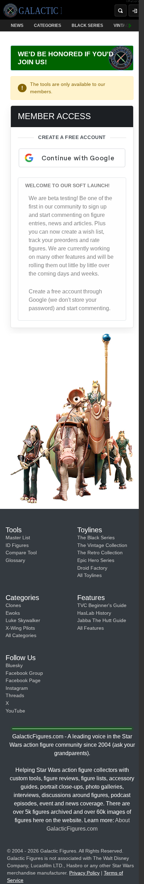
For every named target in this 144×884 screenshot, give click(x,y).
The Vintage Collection (102, 545)
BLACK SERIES (87, 25)
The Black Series (96, 537)
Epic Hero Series (95, 560)
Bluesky (14, 665)
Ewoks (13, 613)
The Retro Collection (100, 552)
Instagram (17, 688)
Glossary (15, 560)
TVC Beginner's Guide (102, 605)
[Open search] (121, 10)
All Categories (21, 635)
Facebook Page (23, 680)
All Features (90, 628)
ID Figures (17, 545)
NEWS (17, 25)
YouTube (15, 711)
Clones (13, 605)
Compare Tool (21, 552)
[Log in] (135, 10)
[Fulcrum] (135, 1)
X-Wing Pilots (20, 628)
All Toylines (89, 575)
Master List (18, 537)
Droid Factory (92, 568)
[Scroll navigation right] (130, 25)
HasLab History (94, 613)
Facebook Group (24, 673)
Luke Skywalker (23, 620)
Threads (15, 695)
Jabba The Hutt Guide (101, 620)
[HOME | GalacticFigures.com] (32, 10)
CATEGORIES (47, 25)
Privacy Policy (84, 873)
